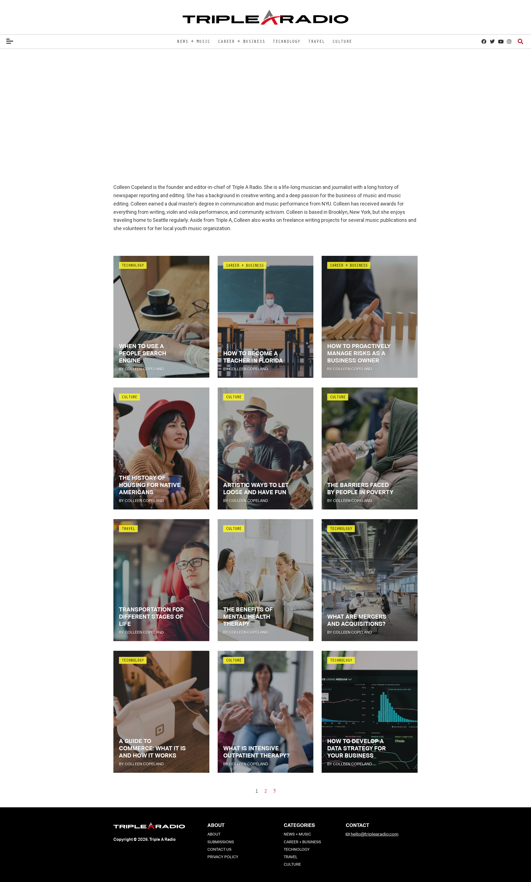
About (213, 834)
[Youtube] (500, 41)
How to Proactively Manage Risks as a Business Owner (359, 353)
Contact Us (219, 849)
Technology (286, 42)
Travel (316, 42)
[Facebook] (484, 41)
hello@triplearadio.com (375, 834)
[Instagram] (509, 41)
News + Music (193, 42)
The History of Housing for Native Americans (150, 485)
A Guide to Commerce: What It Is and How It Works (152, 748)
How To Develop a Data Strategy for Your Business (356, 748)
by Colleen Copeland (141, 369)
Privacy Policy (222, 857)
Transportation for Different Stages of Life (151, 616)
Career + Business (241, 42)
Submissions (220, 842)
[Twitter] (492, 41)
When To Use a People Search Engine (142, 353)
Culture (342, 42)
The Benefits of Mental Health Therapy (248, 616)
